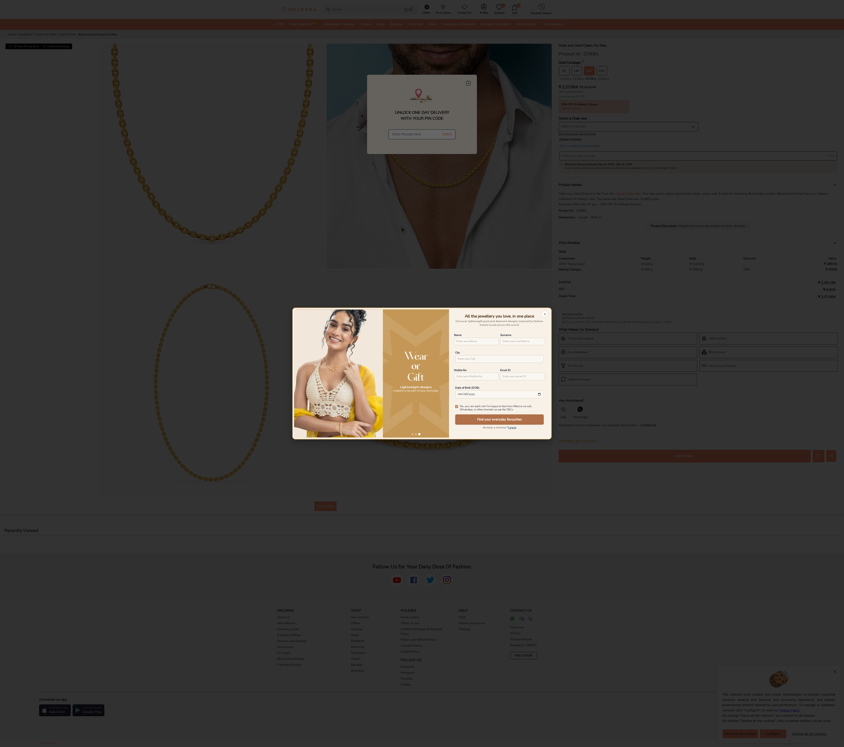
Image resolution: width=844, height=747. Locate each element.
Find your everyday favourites (499, 419)
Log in (512, 428)
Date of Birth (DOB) (467, 388)
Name (458, 335)
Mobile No (460, 370)
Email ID (505, 370)
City (457, 352)
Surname (505, 335)
